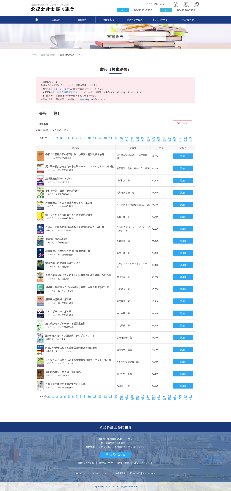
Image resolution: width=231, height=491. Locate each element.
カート (184, 123)
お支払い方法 (106, 462)
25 (169, 138)
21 (148, 138)
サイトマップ (149, 473)
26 (174, 138)
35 (148, 140)
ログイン (57, 88)
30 (121, 140)
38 (164, 140)
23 (158, 138)
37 (159, 140)
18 (132, 138)
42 (185, 140)
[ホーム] (37, 20)
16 (121, 138)
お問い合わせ (117, 454)
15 (116, 138)
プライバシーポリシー (102, 473)
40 (175, 140)
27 (180, 138)
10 (89, 138)
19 (137, 138)
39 (169, 140)
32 (132, 140)
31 (127, 140)
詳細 (182, 156)
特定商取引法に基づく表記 (128, 473)
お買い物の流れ (86, 462)
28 (185, 138)
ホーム (35, 54)
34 (143, 140)
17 (126, 138)
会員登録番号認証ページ (69, 92)
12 (100, 138)
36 (153, 140)
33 (137, 140)
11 (94, 138)
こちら (81, 99)
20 (142, 138)
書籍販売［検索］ (49, 54)
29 (190, 138)
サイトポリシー (82, 473)
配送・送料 (123, 462)
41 (180, 140)
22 (153, 138)
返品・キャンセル (143, 462)
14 (110, 138)
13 (105, 138)
